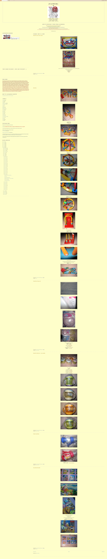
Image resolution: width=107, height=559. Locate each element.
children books (4, 103)
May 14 (6, 169)
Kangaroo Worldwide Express (6, 132)
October (5, 150)
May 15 (6, 168)
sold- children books (5, 116)
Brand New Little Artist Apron (38, 35)
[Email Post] (43, 73)
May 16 (6, 167)
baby (36, 350)
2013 (4, 142)
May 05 (6, 186)
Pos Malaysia (4, 130)
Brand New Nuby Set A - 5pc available (39, 353)
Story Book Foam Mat (36, 467)
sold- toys (4, 117)
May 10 (6, 174)
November (5, 149)
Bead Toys (34, 87)
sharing (3, 112)
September (5, 151)
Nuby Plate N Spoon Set (37, 281)
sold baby (4, 114)
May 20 (6, 164)
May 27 (6, 157)
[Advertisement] (39, 81)
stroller (3, 119)
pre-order (4, 110)
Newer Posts (34, 551)
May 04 (6, 187)
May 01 (6, 189)
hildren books (4, 108)
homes (38, 350)
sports (3, 118)
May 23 (6, 162)
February (5, 193)
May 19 (6, 165)
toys (36, 278)
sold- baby (4, 115)
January (5, 194)
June (4, 154)
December (5, 148)
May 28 (6, 156)
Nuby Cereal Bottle (36, 433)
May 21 (6, 163)
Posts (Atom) (37, 553)
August (5, 152)
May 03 (6, 188)
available (4, 100)
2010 (4, 146)
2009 (4, 147)
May (4, 155)
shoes (3, 113)
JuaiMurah (53, 5)
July (4, 153)
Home (69, 551)
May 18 (6, 166)
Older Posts (103, 551)
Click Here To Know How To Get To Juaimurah (8, 95)
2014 (4, 141)
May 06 (6, 185)
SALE (3, 111)
